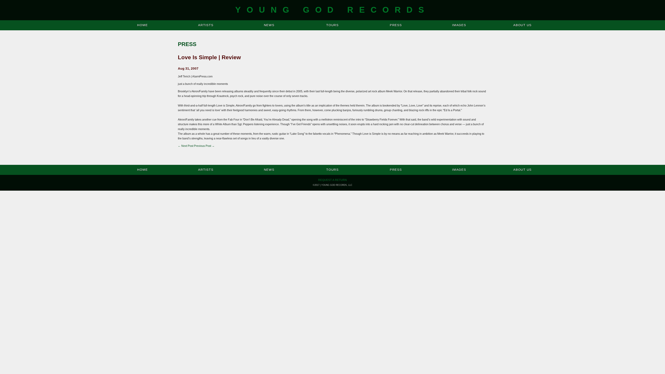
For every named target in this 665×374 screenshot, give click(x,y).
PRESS (396, 25)
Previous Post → (204, 145)
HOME (142, 25)
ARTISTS (205, 25)
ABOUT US (522, 25)
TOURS (332, 25)
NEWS (269, 25)
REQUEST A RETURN (332, 180)
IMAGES (459, 25)
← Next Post (185, 145)
